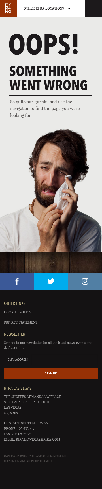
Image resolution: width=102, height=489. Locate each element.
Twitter (51, 281)
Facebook (17, 281)
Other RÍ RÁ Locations (44, 8)
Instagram (85, 281)
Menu (93, 8)
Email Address (18, 359)
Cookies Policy (17, 312)
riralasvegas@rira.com (38, 439)
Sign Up (51, 373)
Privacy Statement (20, 322)
